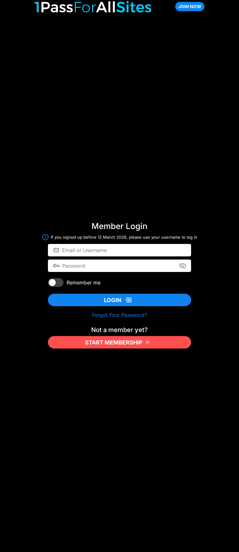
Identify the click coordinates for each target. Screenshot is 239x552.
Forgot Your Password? (119, 315)
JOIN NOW (189, 6)
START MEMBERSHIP (114, 342)
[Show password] (182, 265)
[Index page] (93, 6)
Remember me (84, 282)
